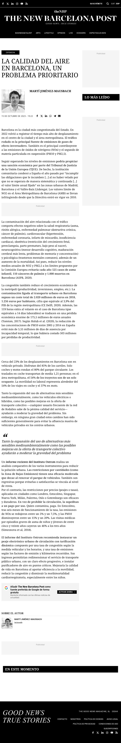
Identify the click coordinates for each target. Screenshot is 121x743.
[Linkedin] (46, 116)
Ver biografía (18, 622)
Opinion (10, 52)
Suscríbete (96, 4)
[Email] (59, 116)
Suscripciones (111, 728)
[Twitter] (41, 116)
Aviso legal (112, 719)
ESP (118, 4)
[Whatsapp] (50, 116)
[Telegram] (55, 116)
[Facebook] (37, 116)
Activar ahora (66, 592)
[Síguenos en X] (7, 3)
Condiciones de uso (108, 724)
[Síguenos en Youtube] (21, 3)
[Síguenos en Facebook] (2, 3)
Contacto (62, 719)
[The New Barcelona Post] (27, 716)
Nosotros (76, 719)
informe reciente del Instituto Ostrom (30, 462)
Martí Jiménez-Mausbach (50, 91)
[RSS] (26, 3)
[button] (108, 3)
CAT (113, 4)
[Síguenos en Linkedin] (12, 3)
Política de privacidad (84, 724)
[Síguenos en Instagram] (17, 3)
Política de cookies (93, 719)
